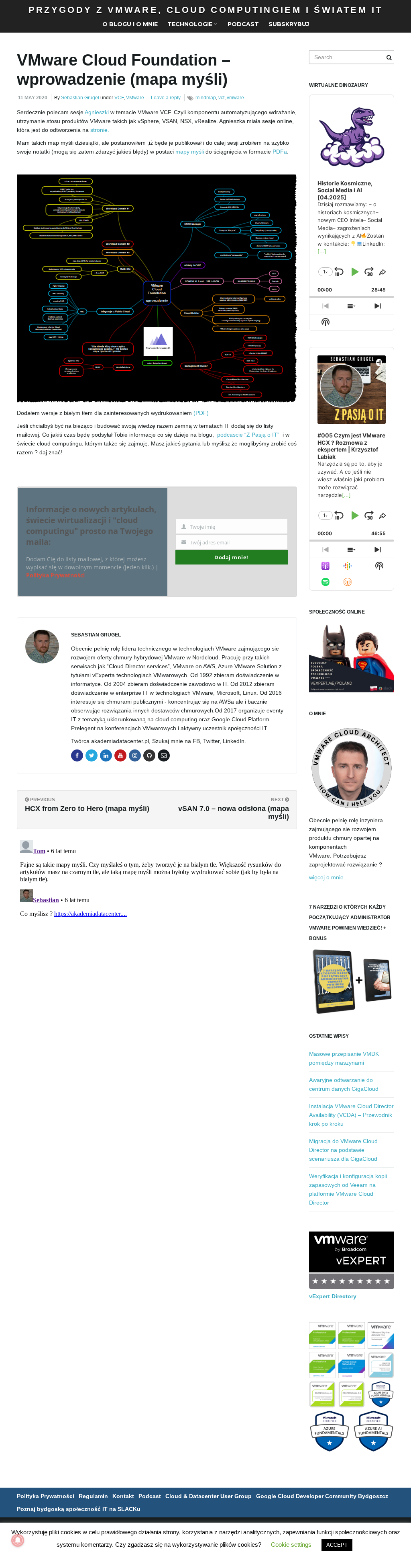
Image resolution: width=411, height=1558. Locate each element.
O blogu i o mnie (130, 24)
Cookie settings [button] (291, 1544)
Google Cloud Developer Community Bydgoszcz (322, 1496)
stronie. (100, 130)
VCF (119, 98)
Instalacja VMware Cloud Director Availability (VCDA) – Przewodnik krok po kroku (351, 1115)
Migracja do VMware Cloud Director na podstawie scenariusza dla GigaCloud (343, 1150)
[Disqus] (157, 937)
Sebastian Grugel (80, 98)
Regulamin (93, 1496)
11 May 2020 (32, 98)
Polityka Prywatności (55, 575)
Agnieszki (97, 112)
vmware (235, 98)
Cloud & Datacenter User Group (208, 1496)
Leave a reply (166, 98)
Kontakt (123, 1496)
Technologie (190, 24)
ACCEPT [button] (337, 1545)
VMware (135, 98)
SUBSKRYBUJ (289, 24)
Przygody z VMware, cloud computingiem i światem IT (205, 10)
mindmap (205, 98)
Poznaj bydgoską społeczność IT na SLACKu (78, 1509)
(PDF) (201, 413)
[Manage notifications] (17, 1540)
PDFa (280, 151)
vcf (221, 98)
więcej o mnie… (329, 877)
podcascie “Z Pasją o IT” (248, 434)
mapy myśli (189, 151)
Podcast (243, 24)
